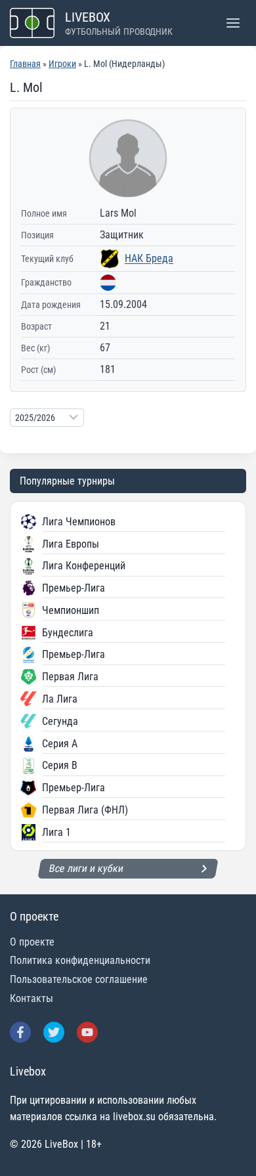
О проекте (32, 942)
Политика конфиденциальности (80, 960)
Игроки (62, 63)
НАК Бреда (149, 258)
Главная (25, 63)
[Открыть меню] (232, 22)
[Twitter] (53, 1032)
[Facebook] (20, 1032)
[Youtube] (87, 1032)
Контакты (31, 998)
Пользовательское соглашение (79, 979)
